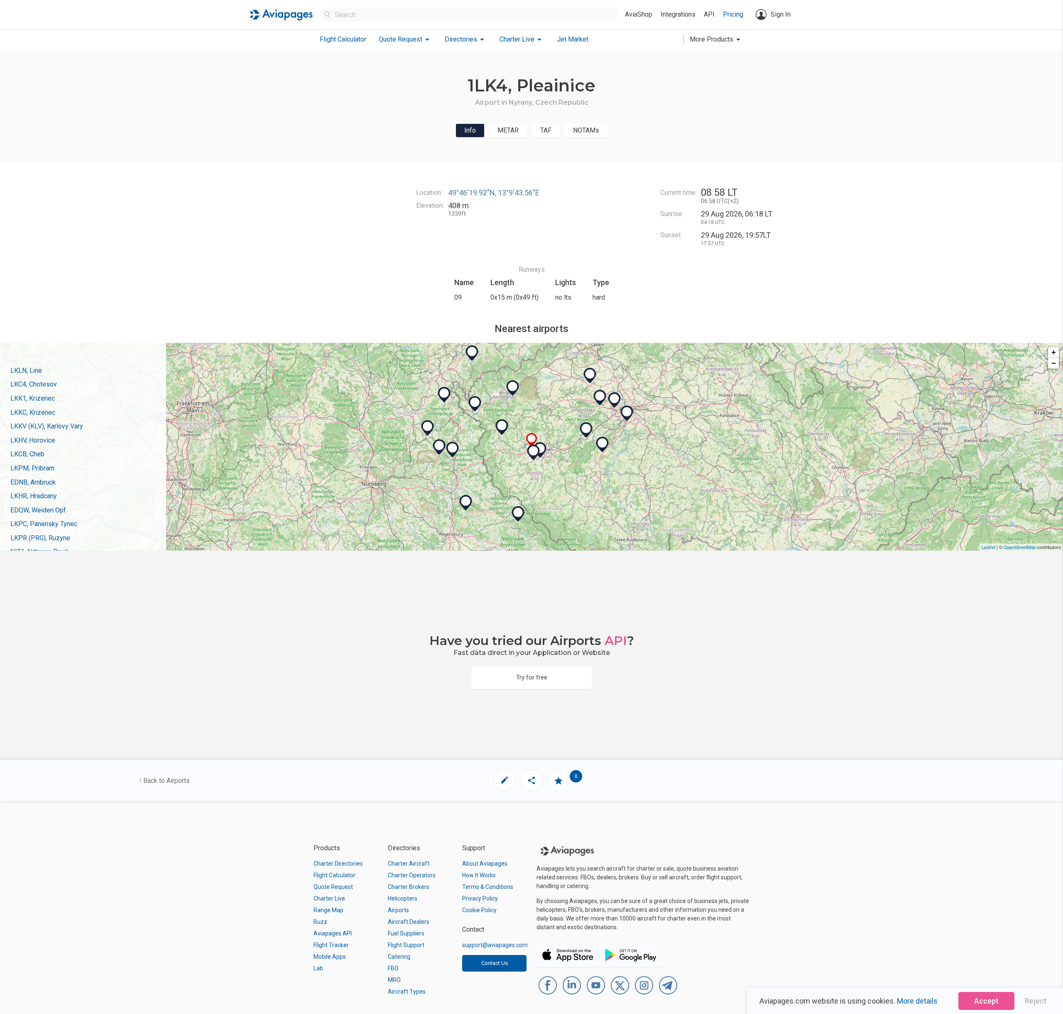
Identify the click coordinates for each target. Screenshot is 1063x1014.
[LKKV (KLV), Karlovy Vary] (513, 388)
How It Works (479, 875)
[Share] (531, 780)
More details (917, 1001)
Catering (399, 956)
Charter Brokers (408, 887)
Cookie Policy (479, 910)
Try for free (531, 677)
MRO (394, 980)
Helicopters (402, 898)
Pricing (733, 14)
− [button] (1053, 363)
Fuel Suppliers (406, 933)
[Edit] (504, 780)
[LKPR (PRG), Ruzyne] (614, 400)
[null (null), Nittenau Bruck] (466, 503)
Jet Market (572, 39)
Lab (318, 968)
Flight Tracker (331, 945)
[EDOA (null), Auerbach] (472, 353)
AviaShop (638, 14)
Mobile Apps (330, 956)
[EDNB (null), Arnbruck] (518, 514)
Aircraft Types (407, 991)
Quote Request (333, 887)
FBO (393, 968)
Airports (398, 910)
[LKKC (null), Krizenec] (502, 427)
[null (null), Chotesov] (533, 452)
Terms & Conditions (487, 887)
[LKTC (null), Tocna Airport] (627, 413)
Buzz (320, 921)
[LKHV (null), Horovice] (586, 430)
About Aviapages (484, 863)
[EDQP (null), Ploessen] (428, 428)
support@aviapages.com (495, 945)
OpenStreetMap (1020, 547)
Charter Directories (338, 863)
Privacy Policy (480, 898)
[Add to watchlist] (558, 780)
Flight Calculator (343, 39)
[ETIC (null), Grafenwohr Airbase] (439, 447)
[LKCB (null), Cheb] (475, 404)
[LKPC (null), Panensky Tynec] (590, 376)
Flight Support (406, 945)
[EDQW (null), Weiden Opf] (452, 450)
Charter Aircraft (408, 863)
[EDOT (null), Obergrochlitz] (444, 395)
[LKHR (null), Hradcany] (600, 398)
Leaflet (988, 547)
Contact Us (494, 963)
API (709, 14)
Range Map (328, 910)
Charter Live (329, 898)
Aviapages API (333, 933)
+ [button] (1053, 352)
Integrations (678, 14)
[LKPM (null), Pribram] (602, 445)
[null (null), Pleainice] (531, 440)
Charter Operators (412, 875)
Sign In (781, 14)
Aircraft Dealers (408, 921)
